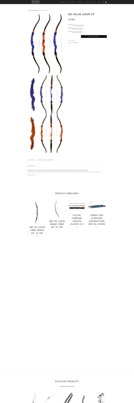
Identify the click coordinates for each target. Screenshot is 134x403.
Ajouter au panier (94, 36)
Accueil (29, 10)
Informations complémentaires (45, 159)
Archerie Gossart (35, 2)
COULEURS (70, 31)
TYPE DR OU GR (70, 24)
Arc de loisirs (35, 10)
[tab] (31, 160)
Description (31, 159)
